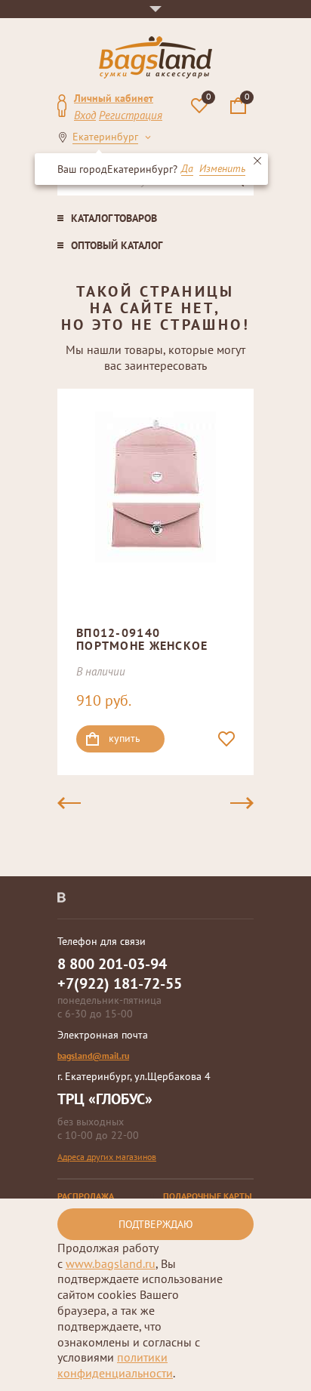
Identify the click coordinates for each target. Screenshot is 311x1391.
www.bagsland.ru (111, 1263)
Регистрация (130, 115)
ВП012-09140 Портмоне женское (142, 639)
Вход (85, 115)
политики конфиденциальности (115, 1364)
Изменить (222, 169)
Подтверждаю (156, 1224)
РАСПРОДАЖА (85, 1196)
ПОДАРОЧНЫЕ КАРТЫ (207, 1196)
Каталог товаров (114, 218)
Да (187, 169)
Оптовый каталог (116, 245)
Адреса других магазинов (106, 1156)
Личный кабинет (113, 98)
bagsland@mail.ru (93, 1055)
